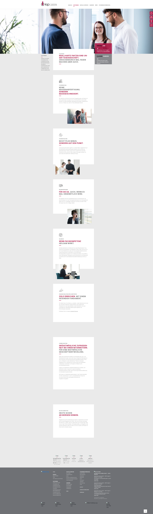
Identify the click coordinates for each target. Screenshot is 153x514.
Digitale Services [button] (84, 5)
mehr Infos (96, 480)
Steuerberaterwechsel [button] (104, 5)
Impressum (82, 492)
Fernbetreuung (69, 474)
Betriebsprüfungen (45, 62)
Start (81, 484)
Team (54, 477)
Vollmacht (82, 480)
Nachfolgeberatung (57, 493)
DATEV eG (102, 497)
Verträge (81, 481)
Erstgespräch (82, 474)
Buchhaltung (82, 483)
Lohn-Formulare (69, 480)
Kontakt (81, 487)
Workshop (82, 477)
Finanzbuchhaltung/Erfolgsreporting (57, 490)
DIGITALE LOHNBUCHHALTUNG (71, 477)
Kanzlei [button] (70, 5)
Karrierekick (68, 488)
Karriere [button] (92, 5)
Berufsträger (55, 475)
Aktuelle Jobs (69, 484)
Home (54, 471)
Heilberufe (43, 64)
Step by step (82, 473)
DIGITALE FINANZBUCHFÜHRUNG (71, 478)
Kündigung (82, 476)
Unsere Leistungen (45, 58)
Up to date (68, 473)
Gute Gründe (68, 485)
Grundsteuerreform (57, 495)
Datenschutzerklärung (84, 489)
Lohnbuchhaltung (45, 68)
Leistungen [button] (76, 5)
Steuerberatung (56, 484)
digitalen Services (74, 311)
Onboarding (68, 487)
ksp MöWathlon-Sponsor (58, 478)
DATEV (67, 476)
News (96, 5)
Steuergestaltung (45, 61)
